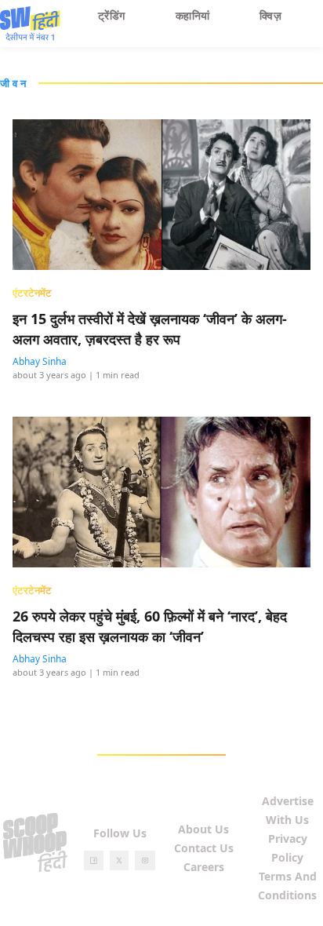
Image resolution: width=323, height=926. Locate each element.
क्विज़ (270, 15)
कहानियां (193, 15)
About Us (203, 829)
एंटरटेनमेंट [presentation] (32, 293)
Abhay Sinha (40, 361)
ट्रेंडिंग (111, 15)
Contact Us (204, 847)
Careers (203, 866)
